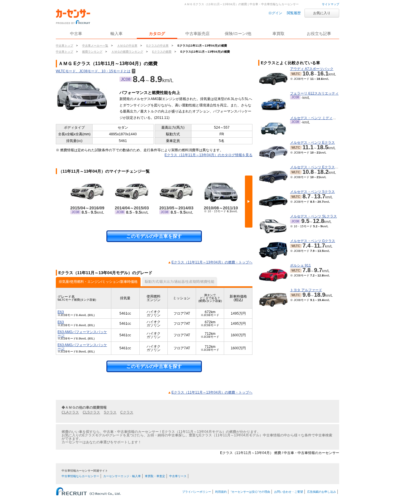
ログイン (275, 13)
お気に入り (322, 13)
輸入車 (116, 33)
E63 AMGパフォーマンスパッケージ (82, 333)
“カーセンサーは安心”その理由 (250, 491)
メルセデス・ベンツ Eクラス (312, 143)
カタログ (157, 33)
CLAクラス (70, 412)
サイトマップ (330, 4)
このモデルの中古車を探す (154, 236)
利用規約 (221, 491)
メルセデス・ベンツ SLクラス (313, 216)
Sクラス (110, 412)
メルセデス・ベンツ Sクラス (312, 192)
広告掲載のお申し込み (321, 491)
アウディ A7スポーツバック (311, 69)
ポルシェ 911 (300, 265)
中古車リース (178, 476)
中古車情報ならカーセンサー (80, 476)
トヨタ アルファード (306, 290)
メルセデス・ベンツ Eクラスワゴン (317, 167)
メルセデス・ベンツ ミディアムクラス (320, 118)
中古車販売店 (197, 33)
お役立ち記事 (319, 33)
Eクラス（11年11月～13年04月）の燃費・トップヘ (211, 262)
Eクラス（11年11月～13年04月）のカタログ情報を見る (208, 155)
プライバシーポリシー (196, 491)
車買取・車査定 (155, 476)
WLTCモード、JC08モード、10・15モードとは (95, 71)
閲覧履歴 (294, 13)
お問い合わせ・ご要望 (288, 491)
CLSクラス (91, 412)
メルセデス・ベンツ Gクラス (312, 241)
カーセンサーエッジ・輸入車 (122, 476)
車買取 (278, 33)
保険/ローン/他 (238, 33)
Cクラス (126, 412)
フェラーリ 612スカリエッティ (314, 93)
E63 (61, 312)
